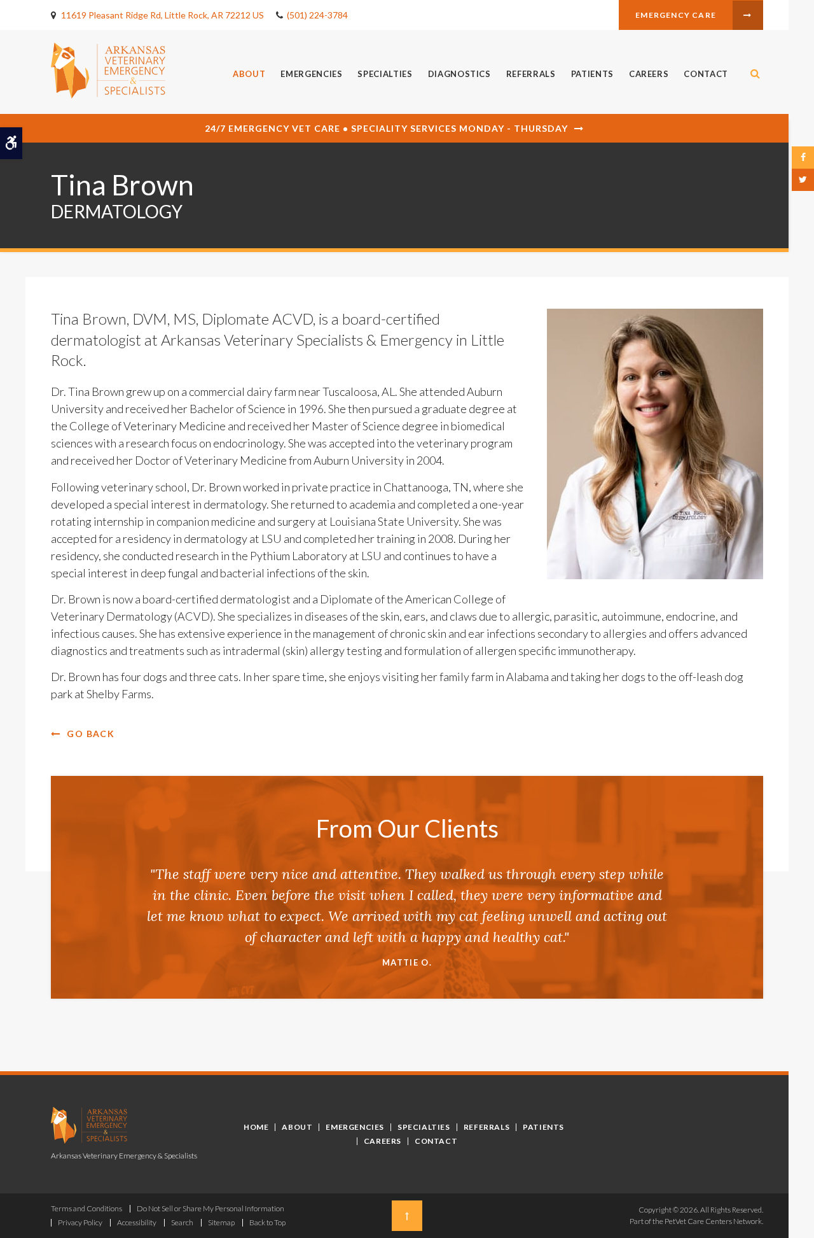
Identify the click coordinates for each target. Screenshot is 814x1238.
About (249, 74)
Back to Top (267, 1222)
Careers (649, 74)
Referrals (531, 74)
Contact (706, 74)
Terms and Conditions (86, 1208)
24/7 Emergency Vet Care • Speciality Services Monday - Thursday (386, 128)
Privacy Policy (80, 1222)
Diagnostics (459, 74)
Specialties (384, 74)
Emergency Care (675, 15)
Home (256, 1127)
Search (182, 1222)
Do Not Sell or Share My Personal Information (210, 1208)
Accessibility (136, 1222)
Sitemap (221, 1222)
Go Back (90, 733)
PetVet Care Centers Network (713, 1221)
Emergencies (311, 74)
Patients (592, 74)
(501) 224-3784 (317, 15)
